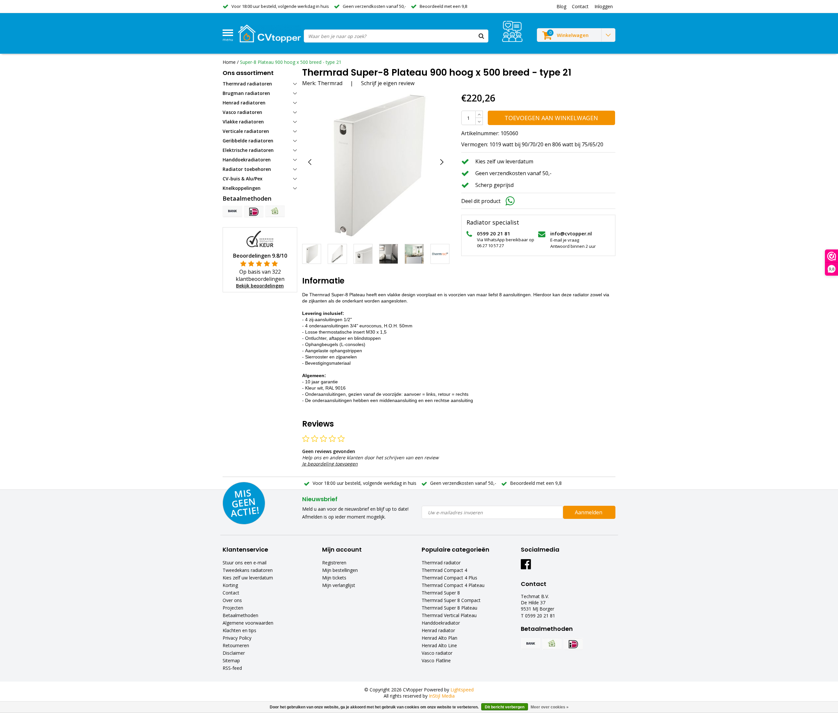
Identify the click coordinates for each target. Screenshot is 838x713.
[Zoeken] (481, 36)
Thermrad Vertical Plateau (449, 615)
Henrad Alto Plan (439, 638)
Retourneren (236, 645)
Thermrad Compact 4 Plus (449, 578)
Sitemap (231, 660)
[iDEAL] (254, 211)
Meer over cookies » (550, 707)
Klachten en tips (239, 630)
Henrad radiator (438, 630)
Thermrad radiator (441, 562)
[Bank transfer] (232, 211)
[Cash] (275, 211)
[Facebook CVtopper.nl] (526, 566)
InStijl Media (442, 696)
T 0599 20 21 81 (538, 615)
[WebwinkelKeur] (259, 238)
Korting (230, 585)
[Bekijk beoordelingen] (512, 31)
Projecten (233, 608)
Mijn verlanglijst (338, 585)
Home (229, 62)
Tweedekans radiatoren (248, 570)
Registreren (334, 562)
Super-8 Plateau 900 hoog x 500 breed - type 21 (290, 62)
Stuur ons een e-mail (244, 562)
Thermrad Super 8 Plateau (449, 608)
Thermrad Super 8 (441, 593)
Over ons (232, 600)
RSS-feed (232, 668)
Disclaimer (234, 653)
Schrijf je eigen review (387, 83)
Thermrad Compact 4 (444, 570)
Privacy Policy (237, 638)
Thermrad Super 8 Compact (451, 600)
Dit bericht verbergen (504, 707)
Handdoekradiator (441, 623)
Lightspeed (462, 689)
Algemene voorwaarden (248, 623)
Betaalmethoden (240, 615)
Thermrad (330, 83)
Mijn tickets (334, 578)
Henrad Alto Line (439, 645)
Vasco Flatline (436, 660)
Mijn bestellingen (340, 570)
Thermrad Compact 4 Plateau (453, 585)
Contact (231, 593)
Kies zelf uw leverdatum (248, 578)
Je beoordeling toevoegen (330, 464)
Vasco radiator (437, 653)
